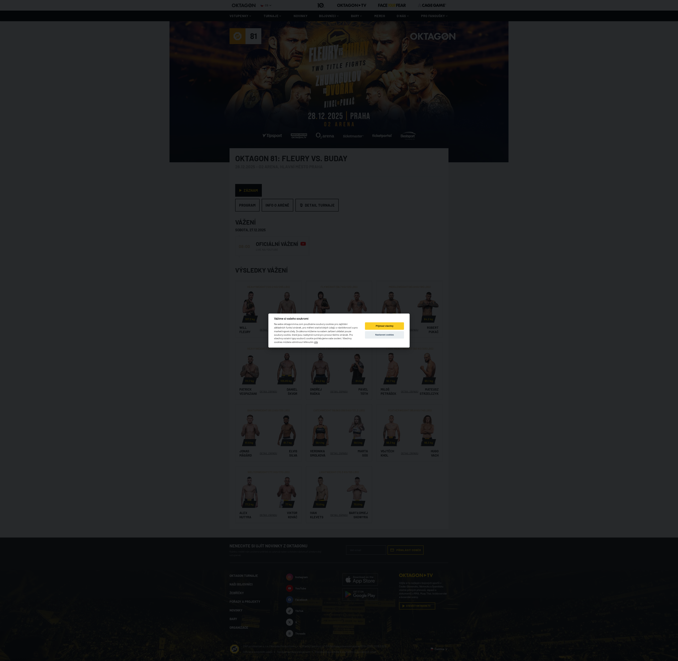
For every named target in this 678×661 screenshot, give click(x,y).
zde (316, 341)
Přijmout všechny (384, 326)
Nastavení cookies (384, 334)
